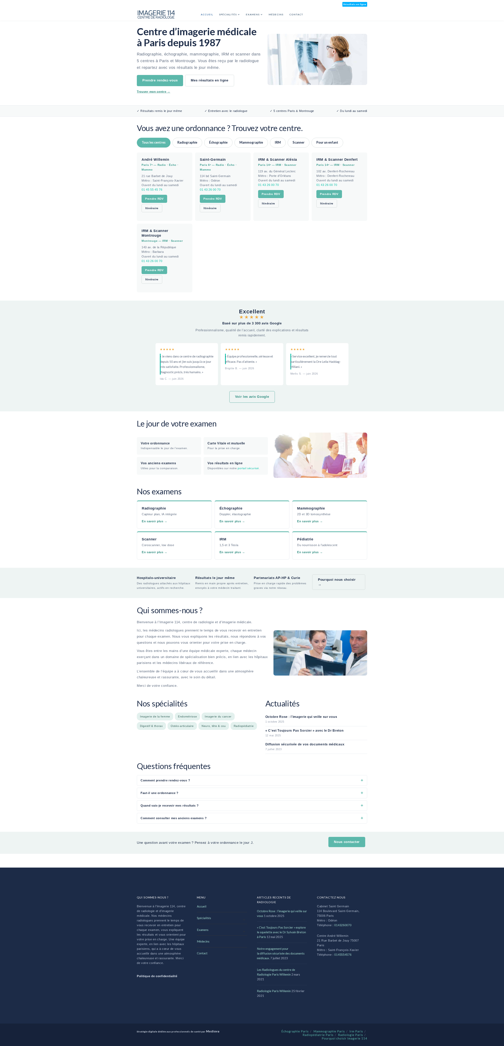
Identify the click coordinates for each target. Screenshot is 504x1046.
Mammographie (251, 142)
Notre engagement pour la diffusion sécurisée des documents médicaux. (281, 953)
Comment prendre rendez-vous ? (165, 780)
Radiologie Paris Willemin (274, 991)
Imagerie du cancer (218, 716)
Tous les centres (154, 142)
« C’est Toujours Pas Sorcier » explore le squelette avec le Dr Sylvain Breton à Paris (281, 932)
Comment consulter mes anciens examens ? (174, 818)
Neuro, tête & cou (214, 725)
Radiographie (187, 142)
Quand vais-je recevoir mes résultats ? (170, 805)
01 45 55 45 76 (152, 189)
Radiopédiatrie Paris (318, 1035)
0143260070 (342, 925)
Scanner (299, 142)
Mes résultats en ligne (209, 80)
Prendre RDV (154, 198)
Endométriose (187, 716)
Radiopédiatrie (244, 725)
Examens (202, 930)
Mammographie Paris (329, 1031)
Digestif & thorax (151, 725)
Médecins (203, 941)
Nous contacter (347, 842)
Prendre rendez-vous (160, 80)
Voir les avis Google (252, 397)
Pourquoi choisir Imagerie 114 (344, 1038)
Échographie (218, 142)
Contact (202, 953)
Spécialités (204, 918)
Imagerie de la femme (155, 716)
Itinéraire (151, 208)
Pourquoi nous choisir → (337, 582)
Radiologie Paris (350, 1035)
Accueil (201, 906)
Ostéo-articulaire (182, 725)
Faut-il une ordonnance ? (159, 793)
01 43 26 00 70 (210, 189)
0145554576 (342, 954)
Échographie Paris (295, 1031)
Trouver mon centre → (153, 91)
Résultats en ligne (354, 4)
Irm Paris (356, 1031)
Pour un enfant (327, 142)
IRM (278, 142)
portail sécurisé (248, 468)
